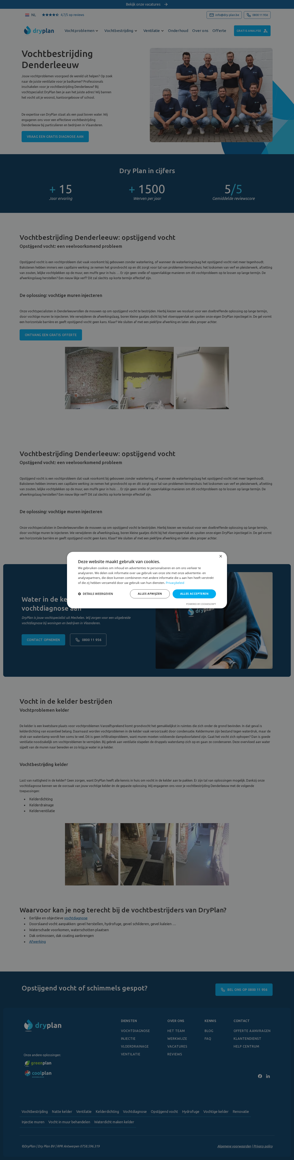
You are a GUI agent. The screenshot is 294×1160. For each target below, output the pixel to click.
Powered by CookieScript (201, 603)
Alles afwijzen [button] (150, 593)
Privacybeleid (175, 583)
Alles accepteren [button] (194, 593)
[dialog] (147, 580)
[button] (95, 594)
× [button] (220, 556)
